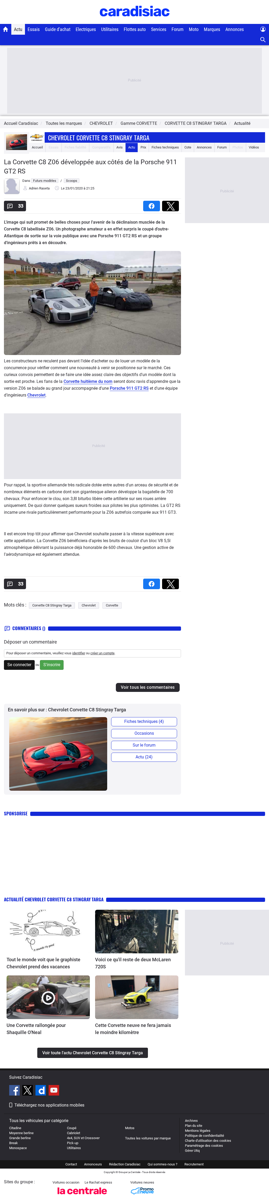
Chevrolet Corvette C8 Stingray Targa (98, 137)
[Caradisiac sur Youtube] (54, 1091)
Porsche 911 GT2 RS (129, 388)
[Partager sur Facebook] (152, 204)
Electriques (86, 29)
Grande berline (20, 1138)
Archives (191, 1121)
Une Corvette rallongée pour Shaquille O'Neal (36, 1028)
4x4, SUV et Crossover (83, 1138)
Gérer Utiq (192, 1151)
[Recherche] (263, 39)
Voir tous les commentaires (148, 687)
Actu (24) (144, 756)
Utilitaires (109, 29)
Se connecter (19, 664)
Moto (194, 29)
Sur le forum (144, 745)
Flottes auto (135, 29)
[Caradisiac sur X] (28, 1091)
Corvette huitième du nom (88, 381)
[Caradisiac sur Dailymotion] (41, 1091)
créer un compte (102, 653)
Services (158, 29)
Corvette (112, 605)
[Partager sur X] (171, 204)
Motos (129, 1128)
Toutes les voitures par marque (148, 1138)
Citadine (15, 1128)
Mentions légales (197, 1131)
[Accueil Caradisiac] (5, 29)
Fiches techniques (165, 147)
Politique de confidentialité (204, 1136)
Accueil (37, 147)
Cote (187, 147)
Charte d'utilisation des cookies (208, 1141)
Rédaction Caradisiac (125, 1164)
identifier (78, 653)
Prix (143, 147)
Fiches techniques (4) (144, 721)
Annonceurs (93, 1164)
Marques (212, 29)
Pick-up (72, 1143)
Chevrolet (36, 395)
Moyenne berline (21, 1133)
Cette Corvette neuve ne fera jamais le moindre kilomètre (133, 1028)
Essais (34, 29)
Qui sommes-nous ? (162, 1164)
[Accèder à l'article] (48, 931)
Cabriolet (73, 1133)
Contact (71, 1164)
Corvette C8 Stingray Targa (51, 605)
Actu (18, 29)
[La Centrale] (82, 1196)
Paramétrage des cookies (204, 1146)
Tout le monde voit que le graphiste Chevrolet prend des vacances (43, 963)
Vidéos (254, 147)
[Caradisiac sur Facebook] (15, 1091)
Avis (119, 147)
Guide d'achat (57, 29)
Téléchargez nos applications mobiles (49, 1105)
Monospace (18, 1148)
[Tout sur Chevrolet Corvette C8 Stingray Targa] (16, 149)
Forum (178, 29)
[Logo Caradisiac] (134, 21)
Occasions (144, 733)
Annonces (234, 29)
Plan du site (193, 1126)
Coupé (71, 1128)
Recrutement (194, 1164)
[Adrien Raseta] (12, 193)
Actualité (242, 123)
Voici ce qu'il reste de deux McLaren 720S (133, 963)
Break (13, 1143)
